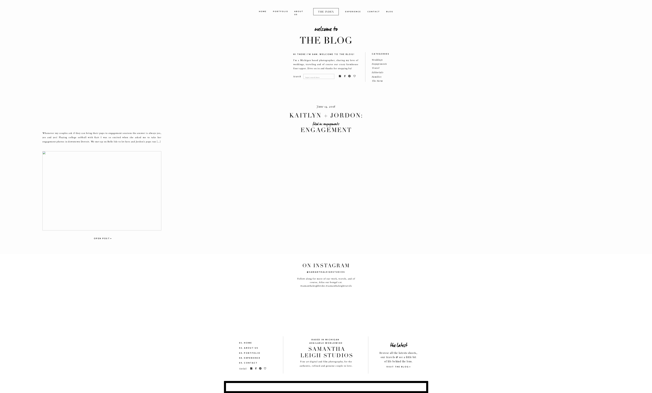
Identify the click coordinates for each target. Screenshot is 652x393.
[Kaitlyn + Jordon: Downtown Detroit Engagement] (101, 190)
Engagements (331, 124)
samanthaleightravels (340, 285)
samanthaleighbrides (313, 285)
